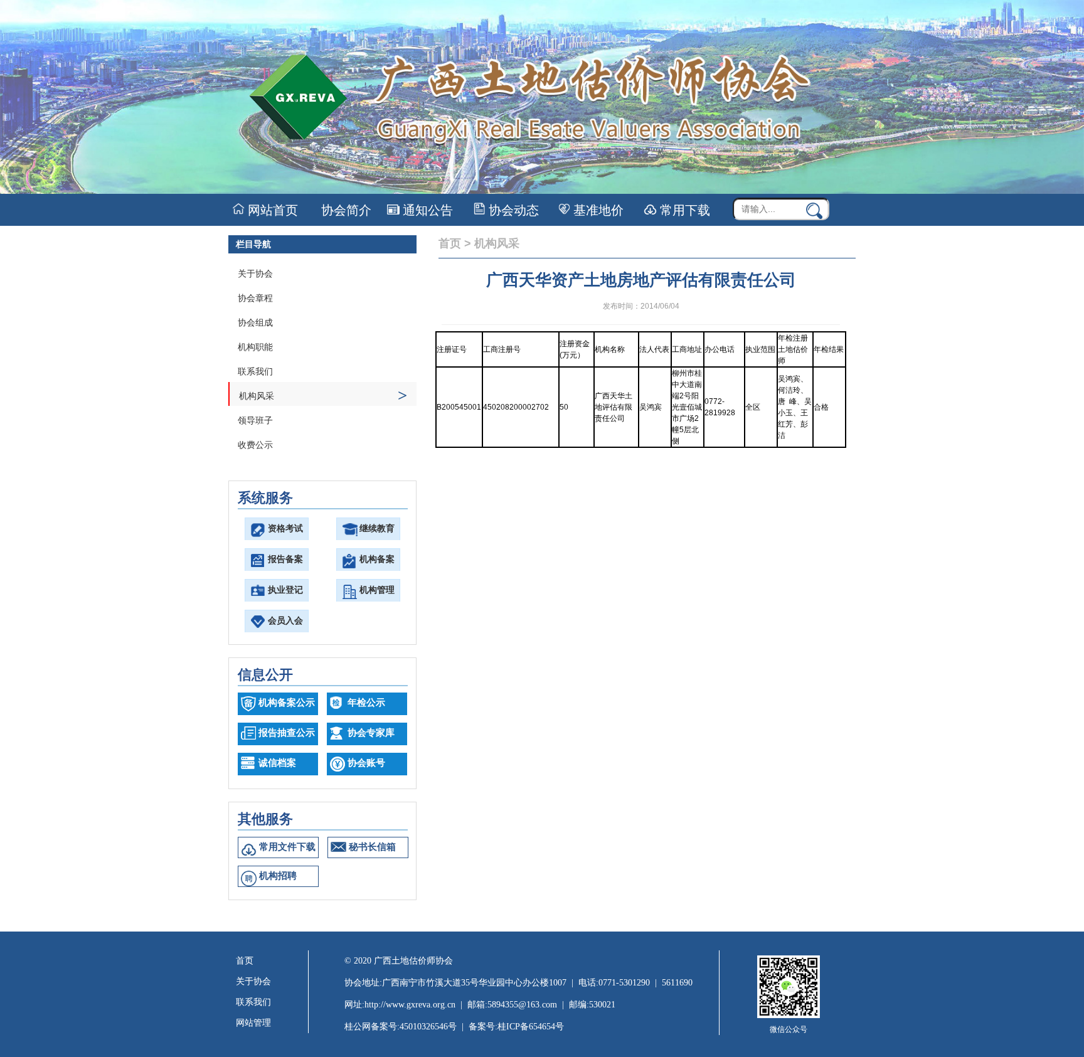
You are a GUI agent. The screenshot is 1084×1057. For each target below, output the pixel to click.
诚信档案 (277, 763)
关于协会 (255, 274)
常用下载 (683, 210)
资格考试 (285, 528)
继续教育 (377, 528)
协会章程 (255, 298)
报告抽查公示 (286, 733)
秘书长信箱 (372, 847)
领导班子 (255, 420)
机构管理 (377, 590)
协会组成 (255, 322)
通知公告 (426, 210)
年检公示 (366, 703)
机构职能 (255, 347)
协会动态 (512, 210)
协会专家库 (371, 733)
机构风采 (323, 395)
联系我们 (255, 371)
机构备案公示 (286, 703)
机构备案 (377, 559)
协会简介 (344, 210)
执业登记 (285, 590)
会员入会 (285, 620)
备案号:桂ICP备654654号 (516, 1026)
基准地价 (597, 210)
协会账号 (366, 763)
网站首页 (271, 210)
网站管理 (253, 1023)
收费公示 (255, 445)
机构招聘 (278, 876)
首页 (449, 243)
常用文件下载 (287, 847)
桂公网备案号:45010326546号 (400, 1026)
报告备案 (285, 559)
